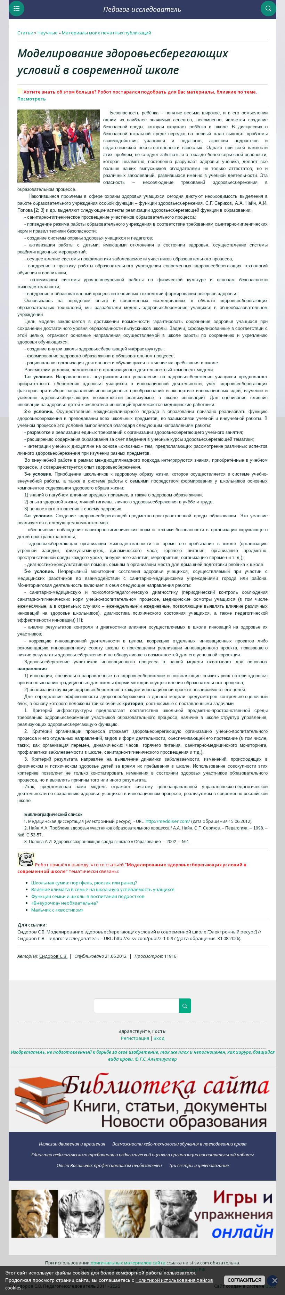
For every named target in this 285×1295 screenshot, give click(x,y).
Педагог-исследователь (142, 9)
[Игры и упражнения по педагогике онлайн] (142, 1236)
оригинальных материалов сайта (128, 1263)
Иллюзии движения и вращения (72, 1144)
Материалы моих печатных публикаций (106, 33)
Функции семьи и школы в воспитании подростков (88, 896)
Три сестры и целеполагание (199, 1165)
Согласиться (244, 1280)
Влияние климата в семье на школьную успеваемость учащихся (102, 889)
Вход (159, 1038)
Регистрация (135, 1038)
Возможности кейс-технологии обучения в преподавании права (179, 1144)
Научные (48, 33)
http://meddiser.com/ (168, 821)
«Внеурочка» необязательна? (64, 903)
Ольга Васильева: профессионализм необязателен (109, 1165)
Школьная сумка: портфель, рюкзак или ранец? (84, 883)
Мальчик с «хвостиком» (57, 910)
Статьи (25, 33)
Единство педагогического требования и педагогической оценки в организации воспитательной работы (142, 1154)
